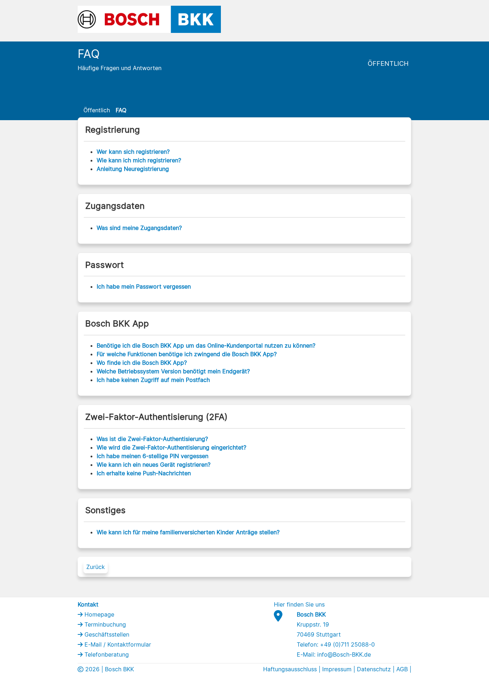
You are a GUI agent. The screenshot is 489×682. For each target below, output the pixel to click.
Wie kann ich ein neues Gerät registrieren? (153, 464)
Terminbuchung (104, 624)
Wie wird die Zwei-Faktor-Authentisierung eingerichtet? (171, 447)
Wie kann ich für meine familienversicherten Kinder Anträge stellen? (188, 532)
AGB (402, 669)
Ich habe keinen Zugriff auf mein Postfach (153, 379)
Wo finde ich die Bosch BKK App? (142, 362)
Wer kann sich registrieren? (133, 151)
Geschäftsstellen (106, 634)
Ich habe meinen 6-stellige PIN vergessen (152, 456)
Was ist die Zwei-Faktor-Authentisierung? (152, 438)
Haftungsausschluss (290, 669)
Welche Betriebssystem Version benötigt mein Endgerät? (173, 371)
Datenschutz (374, 669)
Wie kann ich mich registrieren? (139, 160)
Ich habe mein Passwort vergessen (144, 286)
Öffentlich (388, 63)
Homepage (98, 614)
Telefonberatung (106, 654)
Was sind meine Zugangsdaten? (139, 227)
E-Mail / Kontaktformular (117, 644)
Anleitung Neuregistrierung (133, 168)
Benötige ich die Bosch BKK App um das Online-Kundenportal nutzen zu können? (206, 345)
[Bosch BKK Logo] (149, 18)
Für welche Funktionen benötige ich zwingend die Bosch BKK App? (187, 354)
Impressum (337, 669)
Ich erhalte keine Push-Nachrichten (144, 473)
